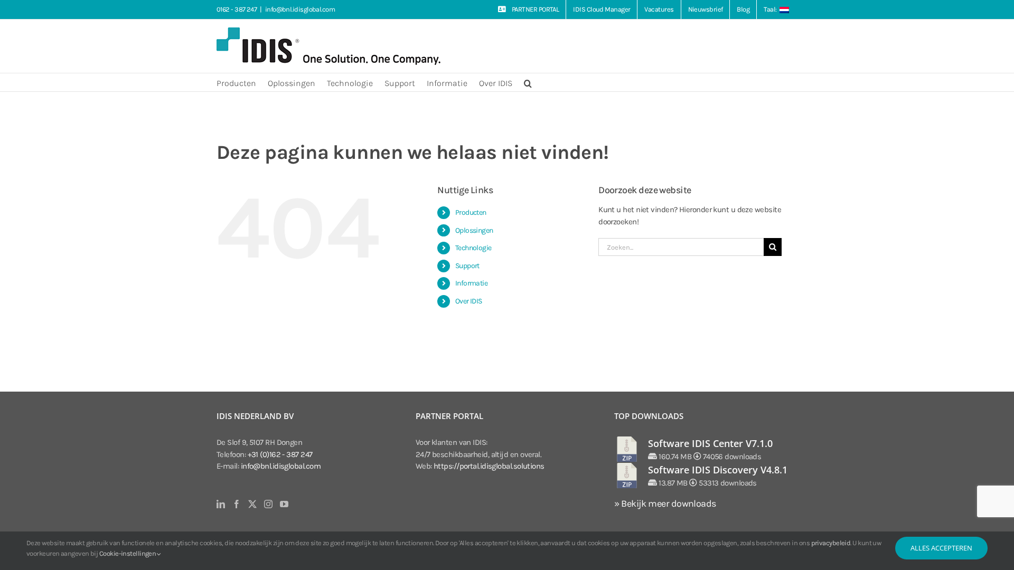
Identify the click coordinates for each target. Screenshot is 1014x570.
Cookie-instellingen (128, 553)
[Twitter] (252, 504)
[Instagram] (268, 504)
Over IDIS (468, 301)
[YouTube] (284, 504)
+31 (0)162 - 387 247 (280, 454)
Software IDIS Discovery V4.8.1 (717, 469)
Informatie (471, 283)
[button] (528, 82)
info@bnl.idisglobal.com (300, 9)
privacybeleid (831, 543)
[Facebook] (236, 504)
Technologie (473, 247)
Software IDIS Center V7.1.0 (710, 443)
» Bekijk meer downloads (665, 503)
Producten (470, 212)
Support (467, 265)
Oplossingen (474, 230)
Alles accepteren (941, 548)
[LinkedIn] (220, 504)
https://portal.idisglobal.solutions (489, 466)
